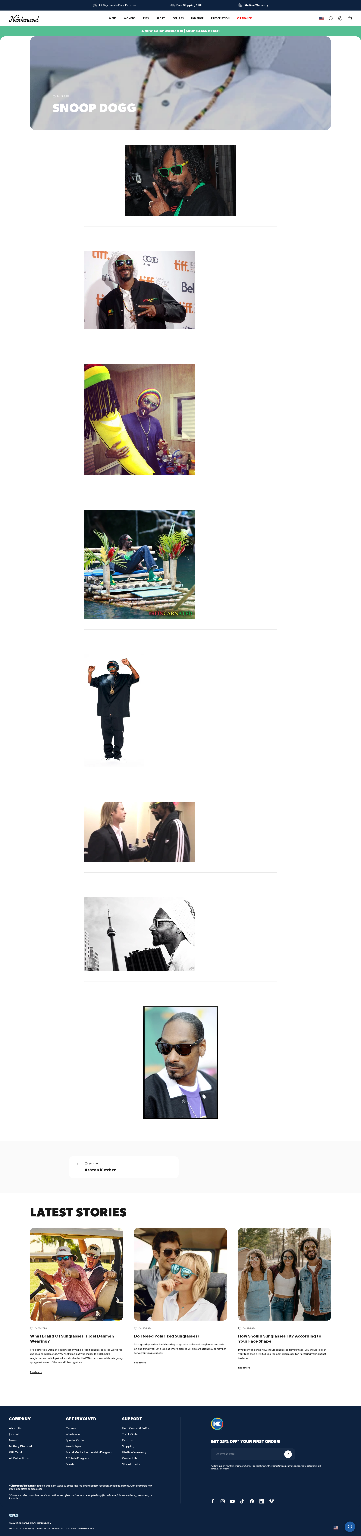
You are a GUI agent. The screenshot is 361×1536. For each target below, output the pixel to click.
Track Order (130, 1434)
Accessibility (57, 1528)
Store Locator (131, 1464)
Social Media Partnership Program (89, 1452)
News (13, 1440)
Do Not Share (70, 1528)
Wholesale (73, 1434)
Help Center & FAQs (135, 1428)
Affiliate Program (77, 1458)
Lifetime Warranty (134, 1452)
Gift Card (15, 1452)
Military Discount (20, 1446)
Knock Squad (74, 1446)
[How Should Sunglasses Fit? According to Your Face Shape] (284, 1274)
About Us (15, 1428)
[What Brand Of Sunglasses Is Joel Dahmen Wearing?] (76, 1274)
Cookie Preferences (86, 1528)
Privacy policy (28, 1528)
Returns (127, 1440)
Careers (71, 1428)
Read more (36, 1372)
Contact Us (129, 1458)
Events (70, 1464)
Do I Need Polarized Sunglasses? (166, 1336)
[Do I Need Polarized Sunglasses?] (180, 1274)
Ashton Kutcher (100, 1170)
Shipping (128, 1446)
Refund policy (15, 1528)
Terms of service (43, 1528)
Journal (14, 1434)
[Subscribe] (288, 1454)
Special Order (75, 1440)
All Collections (19, 1458)
